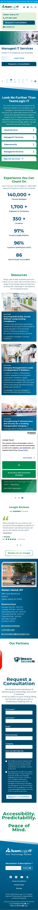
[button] (2, 81)
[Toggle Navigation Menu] (35, 7)
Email (7, 727)
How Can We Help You (14, 751)
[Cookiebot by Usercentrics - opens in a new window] (27, 433)
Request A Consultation (16, 23)
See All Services (12, 159)
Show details (27, 458)
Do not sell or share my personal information (19, 474)
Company (9, 744)
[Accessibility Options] (28, 7)
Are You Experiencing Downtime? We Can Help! (19, 1)
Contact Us (9, 27)
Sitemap (19, 888)
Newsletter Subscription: (18, 863)
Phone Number (11, 735)
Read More (15, 484)
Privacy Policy (19, 885)
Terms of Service (16, 906)
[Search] (32, 7)
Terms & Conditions (19, 881)
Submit (26, 868)
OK (19, 465)
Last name (9, 718)
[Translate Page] (24, 7)
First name (9, 709)
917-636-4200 (11, 18)
